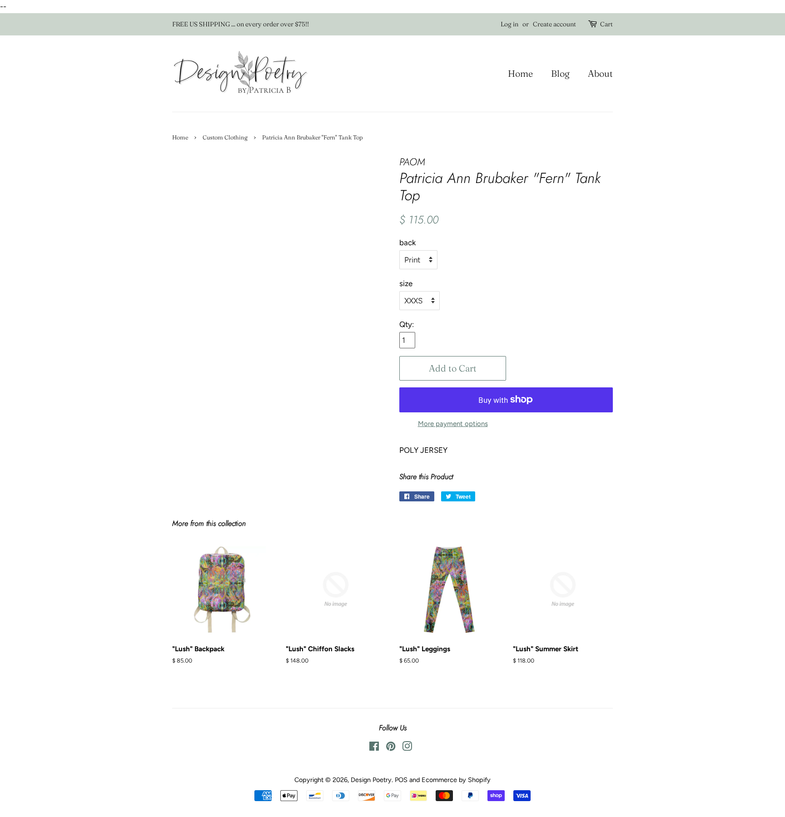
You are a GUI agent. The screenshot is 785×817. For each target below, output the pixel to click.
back (407, 242)
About (600, 73)
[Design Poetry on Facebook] (374, 748)
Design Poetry (371, 780)
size (405, 283)
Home (520, 73)
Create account (554, 24)
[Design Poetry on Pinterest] (391, 748)
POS (401, 780)
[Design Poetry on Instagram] (407, 748)
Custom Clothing (225, 137)
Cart (606, 24)
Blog (560, 73)
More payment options (453, 424)
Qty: (406, 324)
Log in (509, 24)
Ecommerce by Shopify (456, 780)
